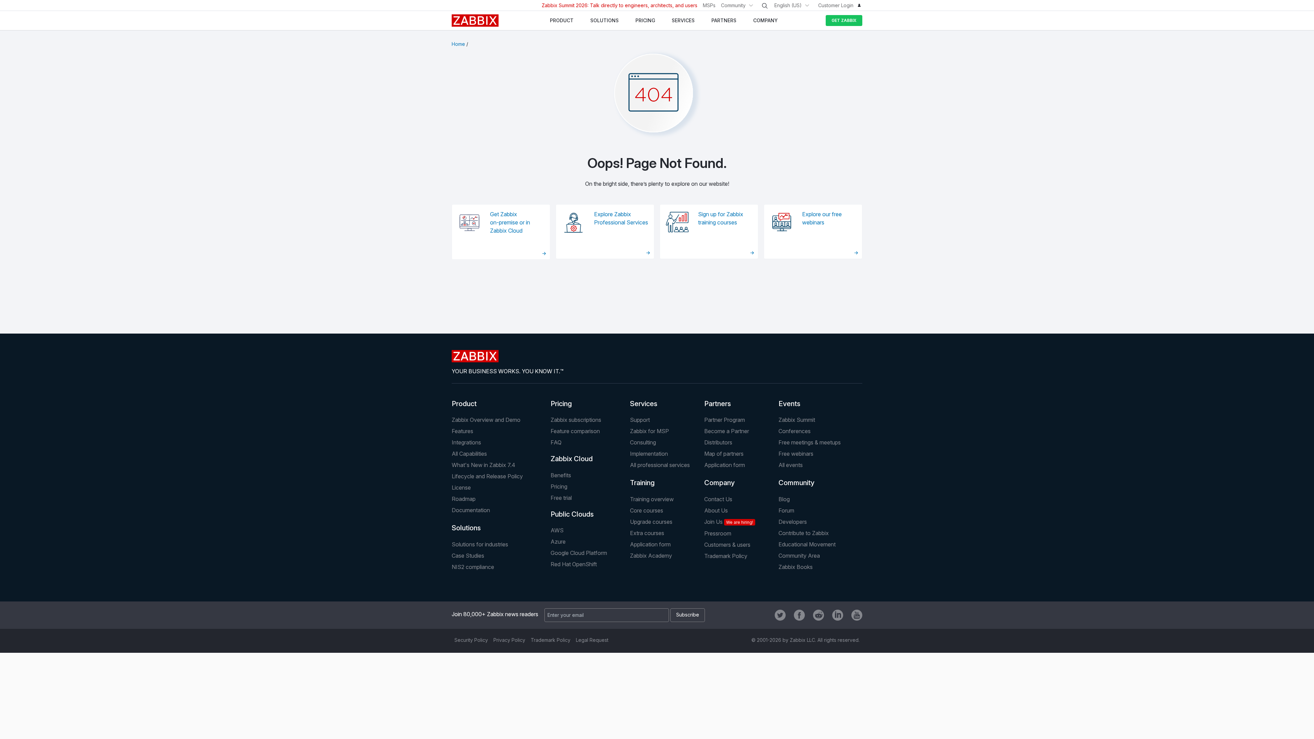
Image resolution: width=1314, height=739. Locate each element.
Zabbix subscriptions (576, 419)
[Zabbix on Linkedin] (837, 615)
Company (719, 483)
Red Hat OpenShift (574, 564)
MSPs (709, 5)
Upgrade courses (651, 521)
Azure (558, 541)
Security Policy (471, 640)
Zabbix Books (795, 566)
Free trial (561, 497)
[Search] (765, 6)
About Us (716, 510)
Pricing (561, 404)
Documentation (471, 510)
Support (640, 419)
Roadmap (464, 498)
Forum (786, 510)
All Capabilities (469, 453)
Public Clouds (572, 514)
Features (462, 431)
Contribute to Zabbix (803, 533)
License (461, 487)
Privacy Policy (509, 640)
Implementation (649, 453)
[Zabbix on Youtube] (856, 615)
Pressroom (717, 533)
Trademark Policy (725, 556)
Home (458, 44)
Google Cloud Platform (579, 552)
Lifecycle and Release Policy (487, 476)
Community (733, 5)
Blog (784, 499)
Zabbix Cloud (572, 459)
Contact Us (718, 499)
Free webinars (795, 453)
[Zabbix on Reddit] (818, 615)
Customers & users (727, 544)
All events (790, 465)
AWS (557, 530)
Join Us (728, 521)
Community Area (799, 555)
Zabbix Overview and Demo (486, 419)
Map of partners (724, 453)
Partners (717, 404)
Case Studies (468, 555)
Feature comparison (575, 431)
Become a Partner (726, 431)
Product (464, 404)
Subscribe (687, 615)
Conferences (794, 431)
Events (789, 404)
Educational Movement (807, 544)
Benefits (561, 475)
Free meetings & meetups (809, 442)
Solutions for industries (480, 544)
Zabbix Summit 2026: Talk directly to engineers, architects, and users (619, 5)
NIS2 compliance (473, 566)
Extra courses (647, 533)
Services (643, 404)
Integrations (466, 442)
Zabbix (475, 20)
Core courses (646, 510)
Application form (724, 465)
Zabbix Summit (796, 419)
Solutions (466, 528)
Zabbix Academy (651, 555)
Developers (792, 521)
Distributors (718, 442)
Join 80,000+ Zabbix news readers (495, 614)
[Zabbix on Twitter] (780, 615)
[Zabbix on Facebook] (799, 615)
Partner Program (724, 419)
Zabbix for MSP (649, 431)
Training (642, 483)
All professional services (660, 465)
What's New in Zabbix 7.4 (483, 465)
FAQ (556, 442)
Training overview (652, 499)
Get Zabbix (844, 20)
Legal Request (592, 640)
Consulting (643, 442)
